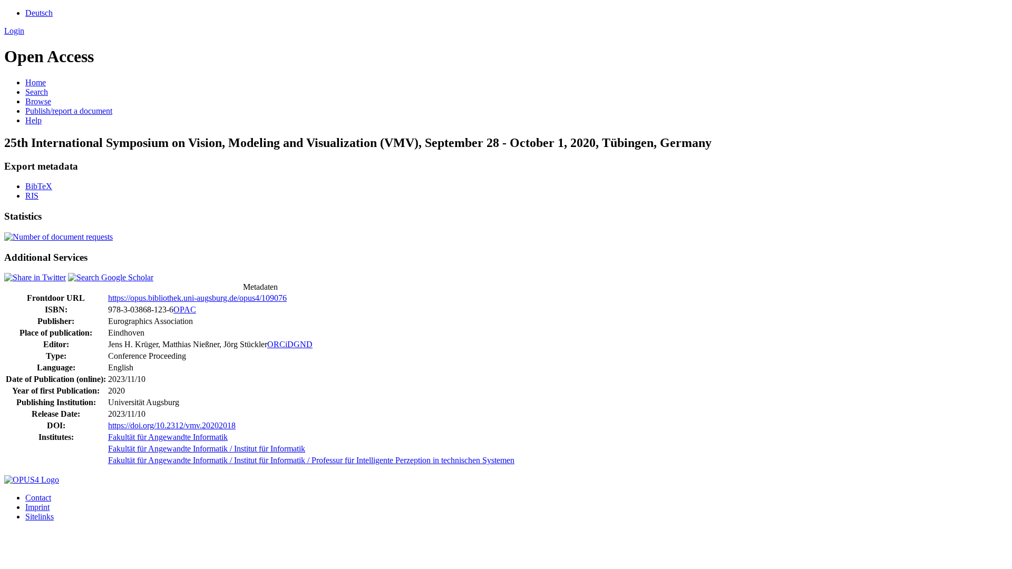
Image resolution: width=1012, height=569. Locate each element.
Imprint (37, 507)
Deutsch (39, 12)
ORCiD (280, 344)
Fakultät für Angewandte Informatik (168, 437)
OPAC (184, 309)
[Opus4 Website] (31, 479)
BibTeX (38, 186)
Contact (38, 497)
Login (14, 30)
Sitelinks (39, 516)
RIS (31, 195)
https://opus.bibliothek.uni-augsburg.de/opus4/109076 (197, 297)
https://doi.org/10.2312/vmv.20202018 (172, 425)
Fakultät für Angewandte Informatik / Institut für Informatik (206, 448)
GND (303, 344)
